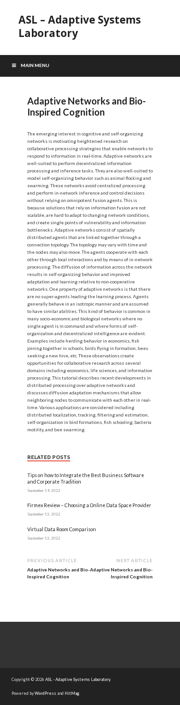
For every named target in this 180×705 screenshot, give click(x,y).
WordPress (45, 693)
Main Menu (35, 65)
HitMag (72, 693)
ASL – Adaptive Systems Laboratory (79, 26)
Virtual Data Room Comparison (61, 529)
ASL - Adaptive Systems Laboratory (77, 679)
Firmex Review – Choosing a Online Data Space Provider (89, 505)
